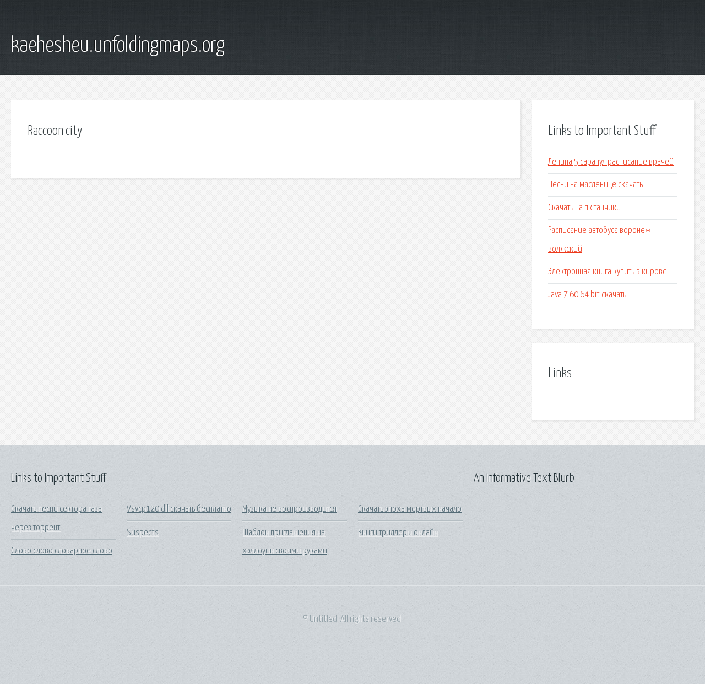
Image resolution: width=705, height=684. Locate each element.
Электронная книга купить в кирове (607, 271)
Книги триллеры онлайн (398, 533)
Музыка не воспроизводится (289, 509)
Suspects (143, 533)
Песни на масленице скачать (595, 184)
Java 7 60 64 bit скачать (587, 295)
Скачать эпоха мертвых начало (410, 509)
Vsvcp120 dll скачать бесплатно (179, 509)
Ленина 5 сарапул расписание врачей (611, 162)
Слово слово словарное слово (61, 551)
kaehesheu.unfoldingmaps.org (118, 45)
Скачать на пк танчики (584, 208)
